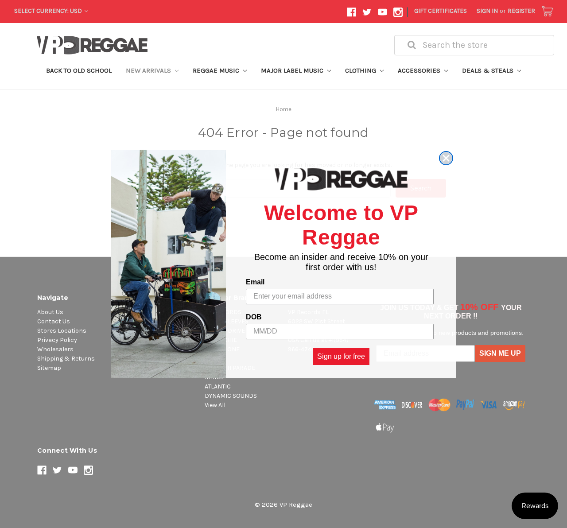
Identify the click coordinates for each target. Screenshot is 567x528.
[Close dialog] (446, 158)
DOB (254, 317)
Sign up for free (341, 356)
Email (255, 282)
